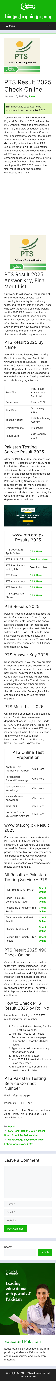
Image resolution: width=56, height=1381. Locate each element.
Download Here (39, 559)
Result (11, 1126)
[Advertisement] (28, 206)
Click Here (36, 551)
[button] (49, 26)
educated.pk (38, 1373)
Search (8, 1247)
